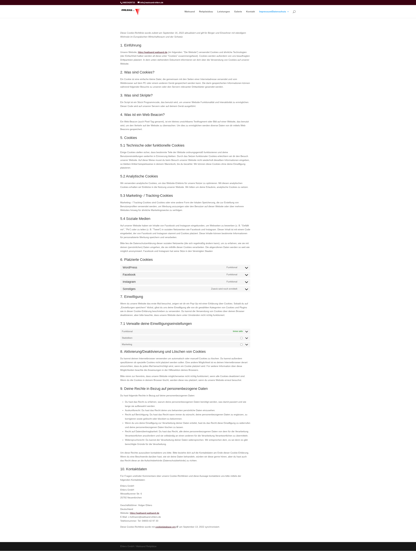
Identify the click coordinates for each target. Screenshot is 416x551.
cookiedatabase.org (165, 526)
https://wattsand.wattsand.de (152, 52)
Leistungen (223, 11)
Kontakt (250, 11)
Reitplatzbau (206, 11)
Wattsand (189, 11)
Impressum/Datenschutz (272, 11)
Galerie (238, 11)
